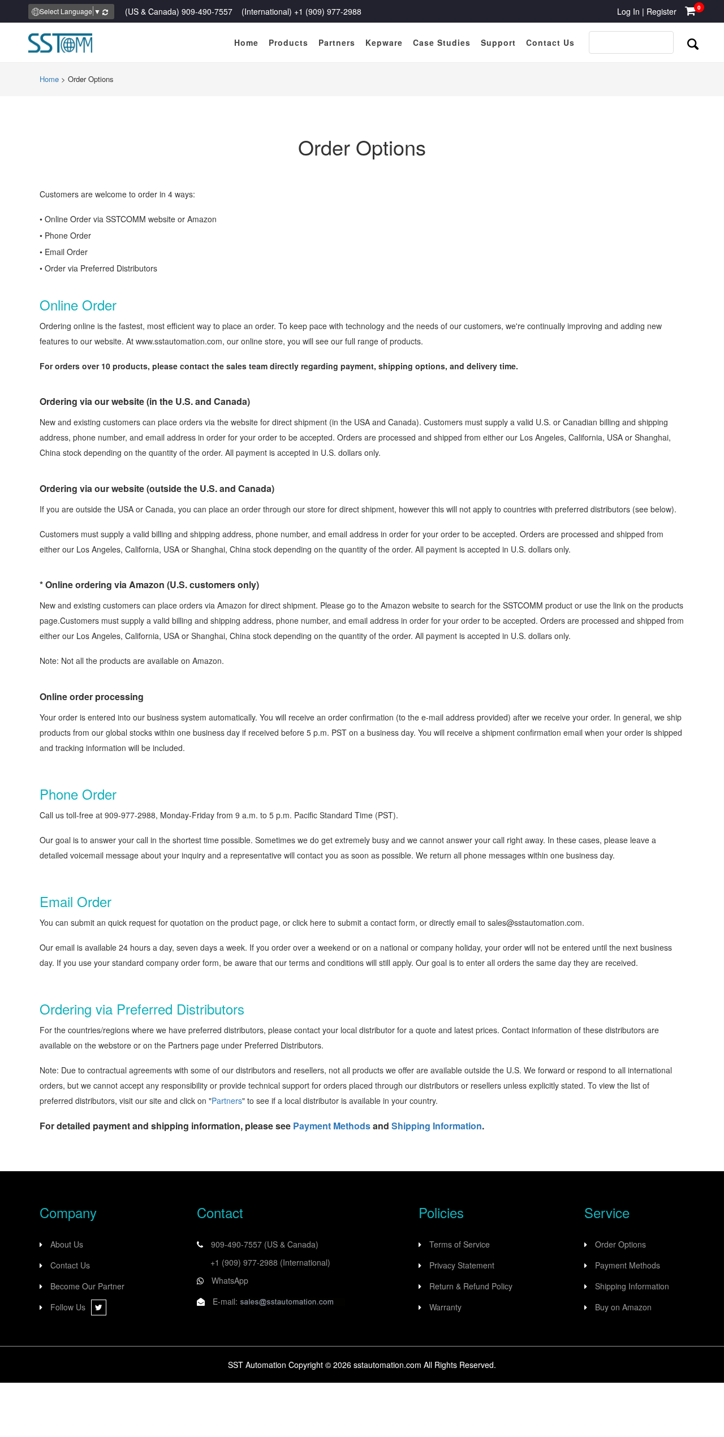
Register (661, 11)
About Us (66, 1244)
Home (49, 79)
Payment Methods (331, 1125)
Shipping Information (436, 1125)
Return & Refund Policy (470, 1286)
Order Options (620, 1244)
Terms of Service (459, 1244)
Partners (227, 1100)
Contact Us (70, 1265)
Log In (628, 11)
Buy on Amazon (623, 1307)
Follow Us (67, 1307)
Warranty (445, 1307)
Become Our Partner (87, 1286)
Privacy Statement (461, 1265)
